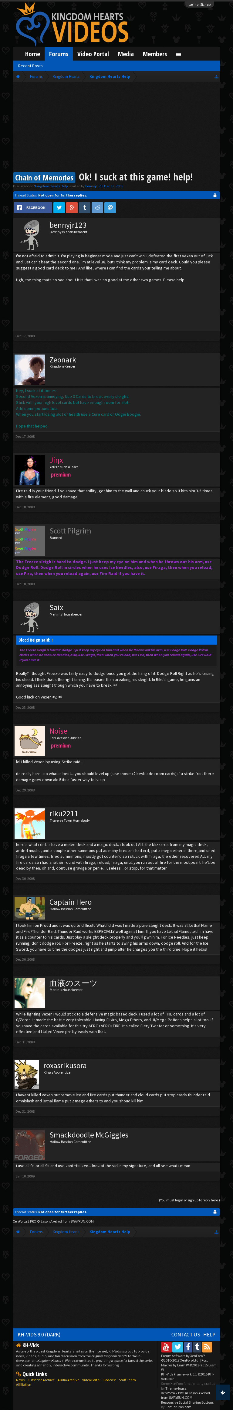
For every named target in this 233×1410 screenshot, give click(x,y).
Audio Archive (68, 1380)
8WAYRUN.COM (82, 1221)
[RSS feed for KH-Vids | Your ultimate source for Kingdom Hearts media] (207, 1347)
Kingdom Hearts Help (51, 186)
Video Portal (93, 53)
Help (209, 1334)
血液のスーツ (73, 983)
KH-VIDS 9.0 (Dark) (39, 1334)
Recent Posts (30, 65)
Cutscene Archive (41, 1380)
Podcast (109, 1380)
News (20, 1380)
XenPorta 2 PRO (24, 1221)
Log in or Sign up (199, 4)
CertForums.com (178, 1407)
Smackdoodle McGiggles (88, 1135)
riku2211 (63, 813)
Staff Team (127, 1380)
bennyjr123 (94, 186)
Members (155, 53)
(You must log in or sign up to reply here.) (189, 1200)
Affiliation (23, 1384)
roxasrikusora (65, 1065)
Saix (56, 607)
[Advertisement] (116, 127)
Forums (58, 53)
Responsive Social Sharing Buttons (187, 1402)
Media (126, 53)
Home (32, 53)
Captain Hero (70, 902)
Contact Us (185, 1334)
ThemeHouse (175, 1388)
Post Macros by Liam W (189, 1365)
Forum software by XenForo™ (183, 1357)
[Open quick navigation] (216, 76)
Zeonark (62, 360)
